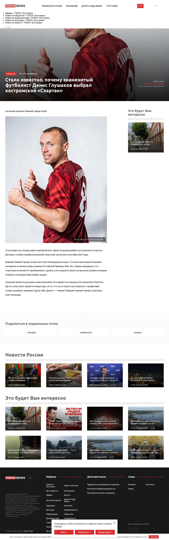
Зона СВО (68, 506)
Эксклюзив (72, 6)
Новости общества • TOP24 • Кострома (25, 15)
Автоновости (52, 491)
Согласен (153, 537)
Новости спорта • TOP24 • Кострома (23, 22)
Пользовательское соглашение (101, 493)
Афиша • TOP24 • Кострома (19, 13)
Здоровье (50, 506)
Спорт (49, 523)
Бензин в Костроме (52, 6)
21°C (140, 6)
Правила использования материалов (103, 484)
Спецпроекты (70, 518)
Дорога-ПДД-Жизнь (91, 6)
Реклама (131, 484)
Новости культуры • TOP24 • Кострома (24, 20)
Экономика (51, 527)
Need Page (28, 531)
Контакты (150, 484)
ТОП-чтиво (112, 6)
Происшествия (52, 518)
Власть (67, 495)
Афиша (49, 495)
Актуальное (69, 491)
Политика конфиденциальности (101, 489)
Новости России (71, 486)
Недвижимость (71, 510)
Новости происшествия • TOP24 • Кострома (27, 18)
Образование (52, 514)
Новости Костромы (50, 485)
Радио (130, 489)
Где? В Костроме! (53, 500)
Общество (68, 514)
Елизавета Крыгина (154, 83)
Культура (50, 510)
